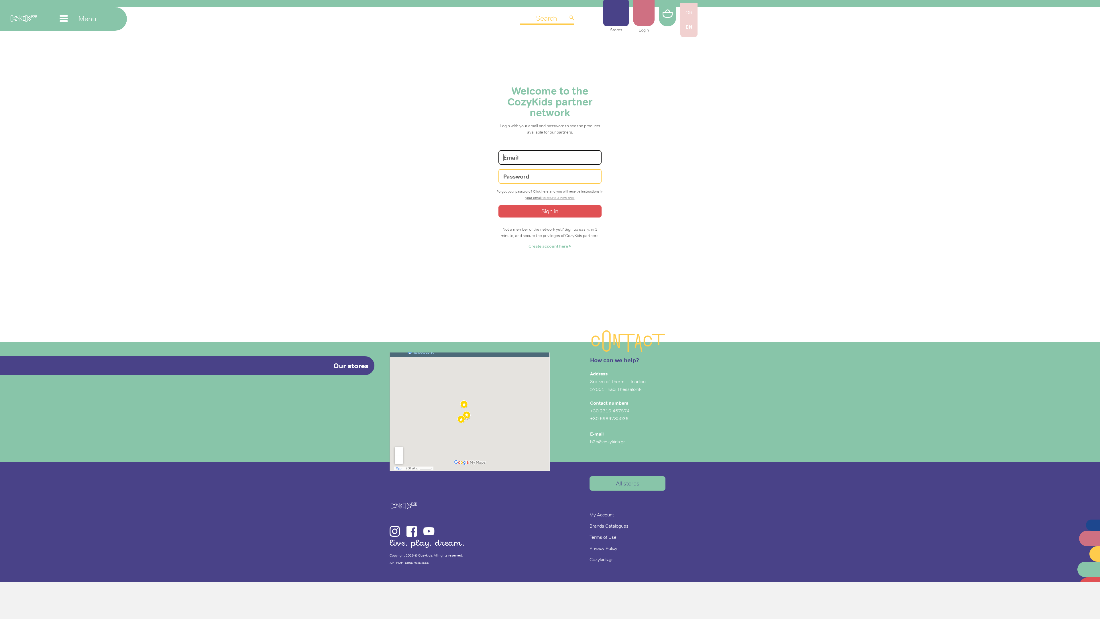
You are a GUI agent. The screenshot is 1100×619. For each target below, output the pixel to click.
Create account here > (550, 246)
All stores (627, 483)
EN (688, 26)
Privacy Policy (603, 548)
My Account (602, 515)
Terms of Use (603, 537)
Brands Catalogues (609, 526)
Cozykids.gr (601, 559)
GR (688, 12)
